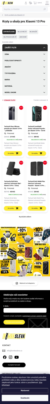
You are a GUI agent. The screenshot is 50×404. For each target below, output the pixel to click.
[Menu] (47, 3)
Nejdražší (33, 32)
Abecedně (23, 37)
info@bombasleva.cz (14, 351)
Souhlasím (25, 398)
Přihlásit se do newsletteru (14, 322)
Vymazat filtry (9, 100)
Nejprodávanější (9, 37)
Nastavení (25, 390)
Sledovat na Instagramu (27, 283)
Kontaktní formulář (14, 365)
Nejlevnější (22, 32)
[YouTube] (16, 357)
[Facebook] (4, 357)
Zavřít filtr (10, 48)
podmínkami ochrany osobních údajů (34, 316)
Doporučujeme (9, 32)
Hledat (45, 9)
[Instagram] (10, 357)
